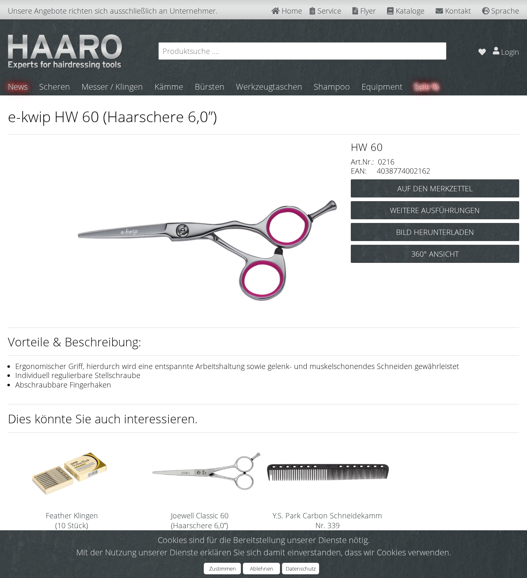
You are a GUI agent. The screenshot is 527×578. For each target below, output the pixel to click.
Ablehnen (261, 568)
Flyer (367, 11)
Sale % (426, 86)
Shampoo (332, 86)
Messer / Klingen (112, 86)
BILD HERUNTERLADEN (435, 232)
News (18, 86)
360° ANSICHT (435, 254)
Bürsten (209, 86)
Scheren (54, 86)
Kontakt (457, 11)
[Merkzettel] (482, 51)
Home (291, 11)
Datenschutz (301, 568)
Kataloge (409, 11)
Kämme (168, 86)
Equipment (382, 86)
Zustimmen (222, 568)
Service (328, 11)
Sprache (504, 11)
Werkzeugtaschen (269, 86)
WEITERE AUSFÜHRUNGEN (435, 210)
